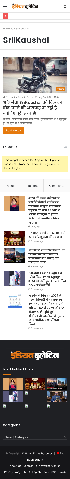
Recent (33, 185)
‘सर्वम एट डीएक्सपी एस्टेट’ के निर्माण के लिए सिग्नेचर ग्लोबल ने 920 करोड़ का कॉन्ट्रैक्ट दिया (46, 256)
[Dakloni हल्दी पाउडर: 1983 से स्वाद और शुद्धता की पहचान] (14, 238)
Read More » (13, 130)
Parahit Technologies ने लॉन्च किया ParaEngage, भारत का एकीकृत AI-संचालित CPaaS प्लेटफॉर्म (47, 279)
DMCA (26, 472)
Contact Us (30, 465)
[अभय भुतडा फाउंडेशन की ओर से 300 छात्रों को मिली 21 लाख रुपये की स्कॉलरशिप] (35, 409)
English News (40, 472)
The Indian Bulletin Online (20, 97)
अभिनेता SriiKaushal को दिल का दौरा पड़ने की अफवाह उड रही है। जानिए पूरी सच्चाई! (32, 108)
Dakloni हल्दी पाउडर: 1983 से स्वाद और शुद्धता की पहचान (46, 235)
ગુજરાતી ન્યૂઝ (58, 472)
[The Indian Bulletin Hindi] (25, 6)
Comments (56, 185)
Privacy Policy (12, 472)
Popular (11, 185)
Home (9, 28)
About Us (15, 465)
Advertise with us (49, 465)
